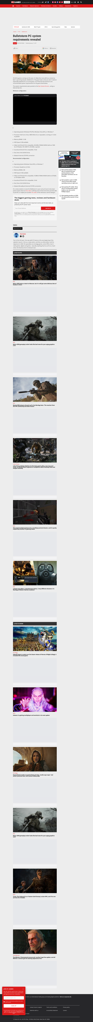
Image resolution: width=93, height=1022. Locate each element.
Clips (65, 27)
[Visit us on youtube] (55, 2)
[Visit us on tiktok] (62, 2)
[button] (81, 2)
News (15, 43)
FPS (19, 31)
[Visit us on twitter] (50, 2)
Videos (61, 6)
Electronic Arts (18, 228)
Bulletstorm (24, 31)
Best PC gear (37, 27)
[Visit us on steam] (46, 2)
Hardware (25, 6)
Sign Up (13, 1006)
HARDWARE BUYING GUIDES (64, 153)
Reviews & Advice (46, 6)
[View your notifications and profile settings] (78, 2)
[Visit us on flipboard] (60, 2)
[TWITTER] (21, 236)
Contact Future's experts (36, 1007)
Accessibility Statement (52, 1010)
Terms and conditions (51, 1007)
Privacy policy (66, 1007)
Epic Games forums (43, 86)
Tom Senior (21, 43)
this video (29, 191)
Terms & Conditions (12, 1012)
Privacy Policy (19, 1011)
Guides (55, 6)
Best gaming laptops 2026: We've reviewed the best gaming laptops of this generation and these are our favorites (69, 173)
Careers (65, 1010)
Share (16, 48)
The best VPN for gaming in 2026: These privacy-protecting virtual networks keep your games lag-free (70, 164)
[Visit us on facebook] (48, 2)
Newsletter (68, 6)
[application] (35, 109)
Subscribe (67, 2)
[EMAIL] (23, 236)
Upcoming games (56, 27)
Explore (75, 6)
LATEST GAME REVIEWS (74, 153)
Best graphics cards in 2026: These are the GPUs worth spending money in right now (70, 181)
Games (18, 6)
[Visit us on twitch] (57, 2)
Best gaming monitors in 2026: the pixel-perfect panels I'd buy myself (70, 197)
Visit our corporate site (65, 996)
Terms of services (32, 212)
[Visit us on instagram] (53, 2)
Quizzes (73, 27)
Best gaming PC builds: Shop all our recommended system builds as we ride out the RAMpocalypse (70, 189)
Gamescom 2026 (26, 27)
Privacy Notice (17, 213)
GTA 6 (46, 27)
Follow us (46, 48)
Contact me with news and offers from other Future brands (14, 1002)
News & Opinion (34, 6)
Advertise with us (34, 1010)
